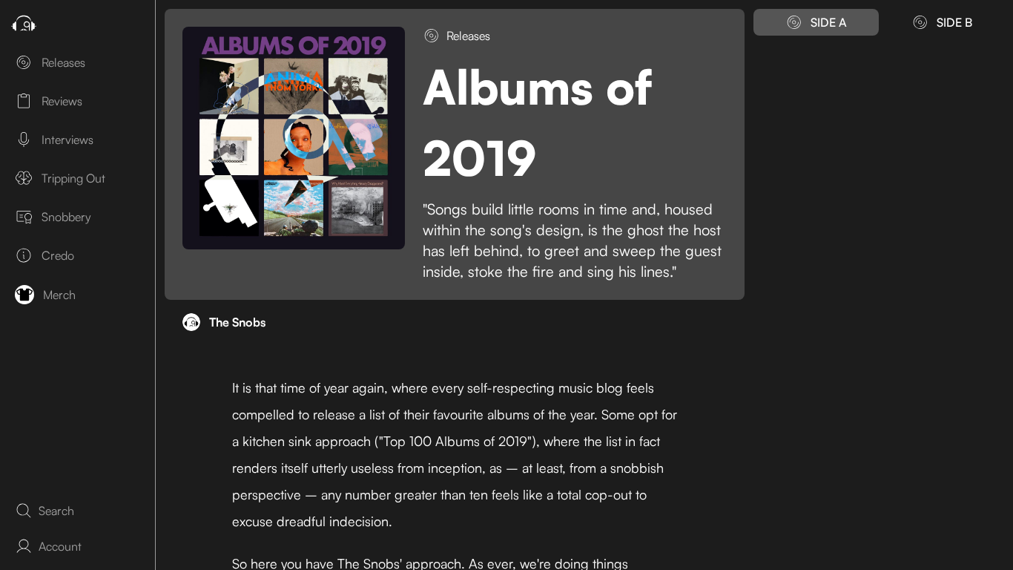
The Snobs (237, 322)
